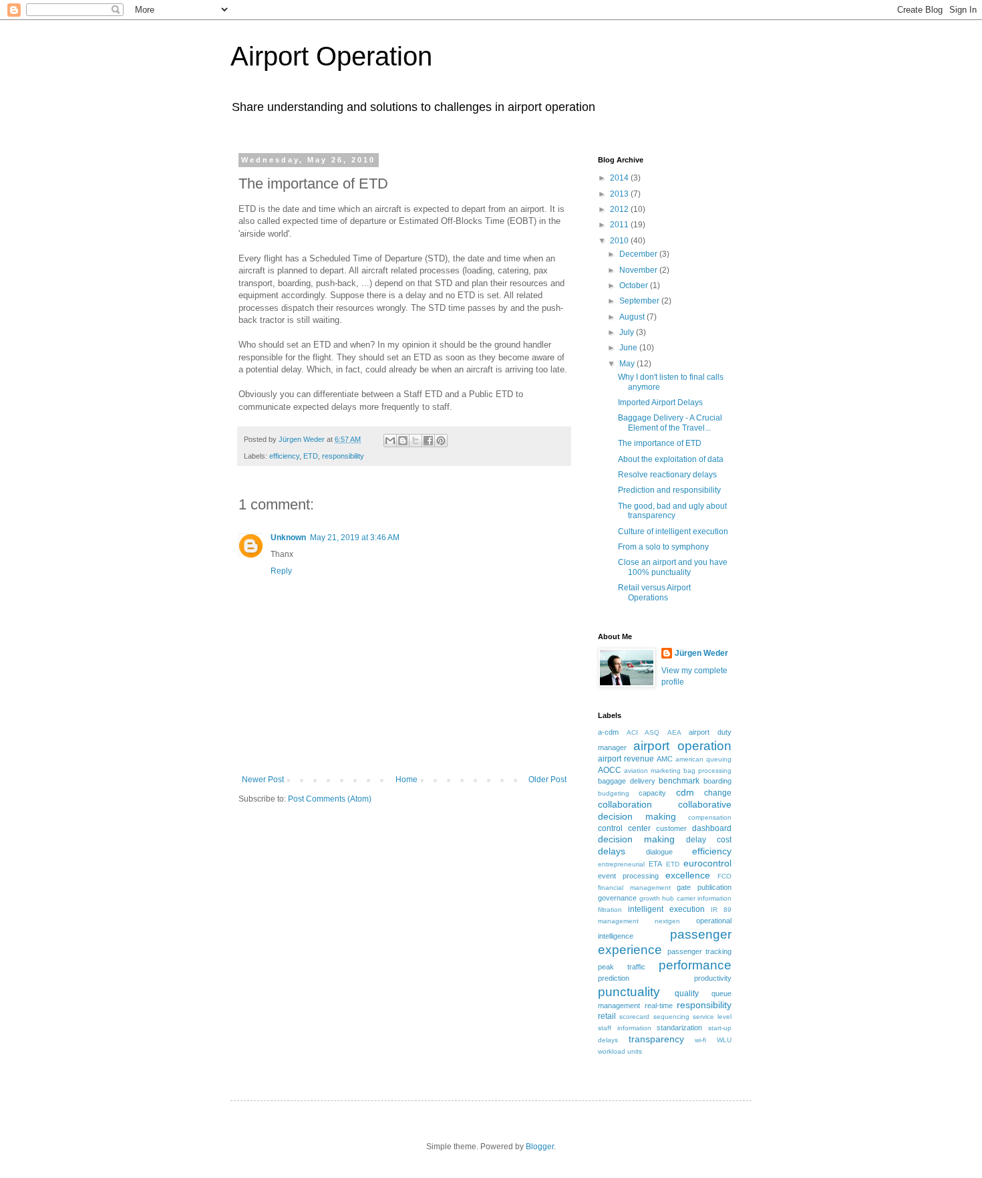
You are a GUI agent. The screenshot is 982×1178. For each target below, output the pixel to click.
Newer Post (263, 779)
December (639, 254)
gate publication (704, 887)
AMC (665, 759)
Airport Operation (331, 56)
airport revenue (626, 758)
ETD (310, 456)
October (634, 285)
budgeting (613, 793)
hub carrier (678, 898)
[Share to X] (415, 440)
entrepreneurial (621, 864)
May (628, 363)
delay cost (708, 839)
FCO (724, 876)
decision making (636, 839)
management (618, 921)
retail (607, 1016)
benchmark (679, 781)
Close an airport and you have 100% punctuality (672, 567)
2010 (620, 240)
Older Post (547, 779)
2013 (620, 194)
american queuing (703, 759)
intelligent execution (666, 909)
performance (695, 965)
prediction (613, 978)
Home (406, 779)
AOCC (609, 770)
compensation (709, 817)
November (639, 270)
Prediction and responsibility (669, 490)
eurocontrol (707, 863)
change (717, 793)
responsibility (343, 456)
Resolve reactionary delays (667, 474)
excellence (687, 875)
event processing (628, 876)
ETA (655, 864)
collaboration (625, 804)
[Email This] (390, 440)
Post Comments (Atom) (329, 799)
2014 (620, 178)
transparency (656, 1039)
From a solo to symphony (663, 547)
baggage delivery (626, 781)
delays (611, 851)
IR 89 (721, 909)
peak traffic (621, 967)
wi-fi (700, 1040)
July (627, 332)
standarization (679, 1028)
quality (687, 993)
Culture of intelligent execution (673, 531)
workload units (620, 1051)
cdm (685, 792)
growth (649, 898)
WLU (724, 1040)
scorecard (634, 1016)
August (633, 317)
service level (712, 1016)
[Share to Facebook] (428, 440)
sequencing (671, 1016)
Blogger (540, 1146)
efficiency (284, 456)
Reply (281, 571)
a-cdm (608, 732)
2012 (620, 209)
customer (671, 828)
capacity (652, 793)
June (629, 347)
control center (624, 828)
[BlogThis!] (403, 440)
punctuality (629, 992)
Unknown (288, 537)
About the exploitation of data (670, 459)
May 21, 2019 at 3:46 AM (354, 537)
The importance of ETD (659, 443)
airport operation (682, 746)
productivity (712, 978)
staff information (624, 1028)
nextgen (667, 921)
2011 (620, 224)
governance (617, 898)
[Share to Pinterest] (441, 440)
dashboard (711, 828)
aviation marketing (652, 770)
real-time (659, 1006)
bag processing (707, 770)
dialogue (659, 852)
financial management (634, 887)
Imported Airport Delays (660, 402)
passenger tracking (699, 951)
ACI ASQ (643, 732)
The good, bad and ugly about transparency (672, 510)
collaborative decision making (664, 810)
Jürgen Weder (701, 653)
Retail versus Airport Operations (654, 592)
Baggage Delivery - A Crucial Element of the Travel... (670, 422)
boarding (717, 781)
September (640, 301)
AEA (674, 732)
